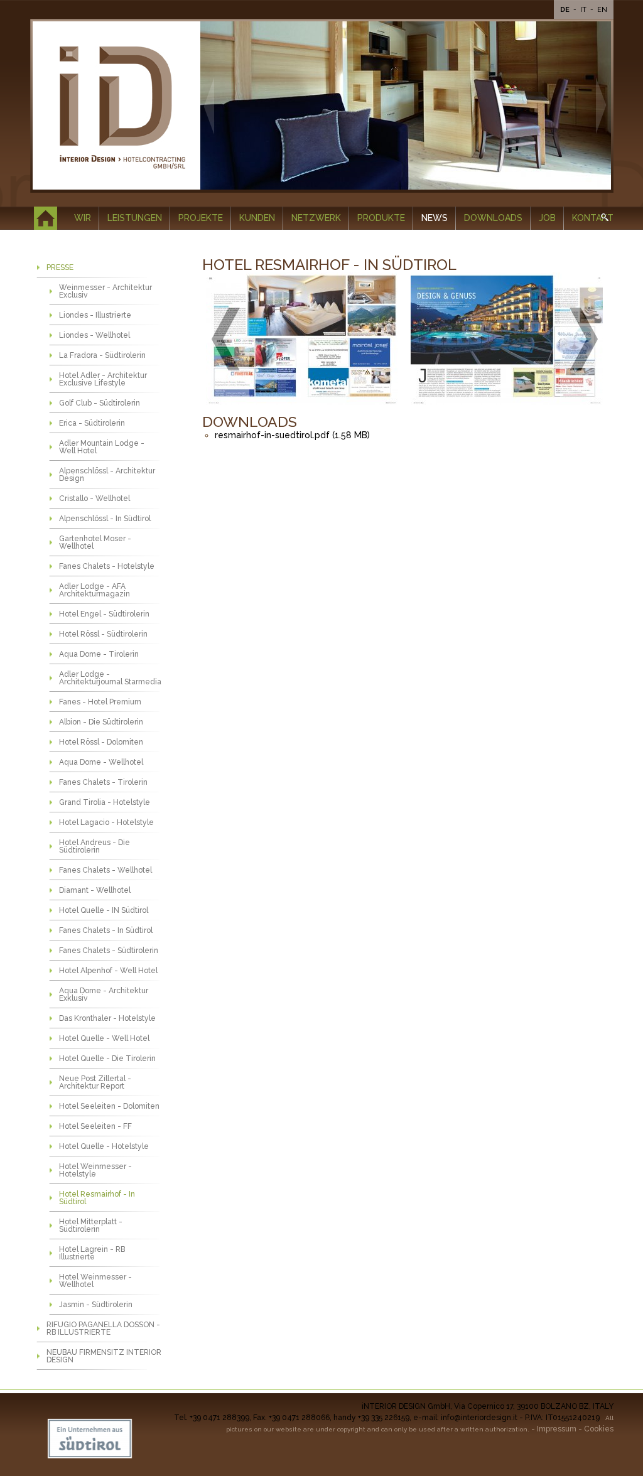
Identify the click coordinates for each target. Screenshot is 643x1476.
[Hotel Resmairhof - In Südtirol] (302, 339)
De (565, 10)
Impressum (556, 1429)
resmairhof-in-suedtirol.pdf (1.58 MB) (292, 435)
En (602, 10)
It (584, 10)
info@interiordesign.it (479, 1417)
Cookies (598, 1429)
